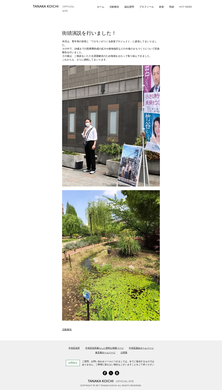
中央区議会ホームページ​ (141, 348)
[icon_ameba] (117, 373)
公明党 (124, 352)
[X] (111, 373)
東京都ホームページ (105, 352)
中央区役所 (74, 348)
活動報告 (67, 329)
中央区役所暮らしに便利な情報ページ (104, 348)
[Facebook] (105, 373)
